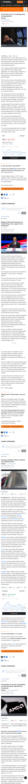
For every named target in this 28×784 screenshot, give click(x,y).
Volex (2, 549)
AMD (19, 731)
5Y (14, 146)
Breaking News (17, 5)
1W (5, 146)
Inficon (22, 518)
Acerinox (3, 561)
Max (17, 146)
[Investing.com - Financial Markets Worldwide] (8, 2)
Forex (23, 5)
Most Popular (9, 5)
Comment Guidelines (5, 216)
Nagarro (24, 623)
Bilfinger (15, 518)
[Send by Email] (13, 194)
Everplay (3, 571)
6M (10, 146)
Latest (2, 5)
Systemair (4, 537)
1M (7, 146)
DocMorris (4, 621)
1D (3, 146)
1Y (12, 146)
